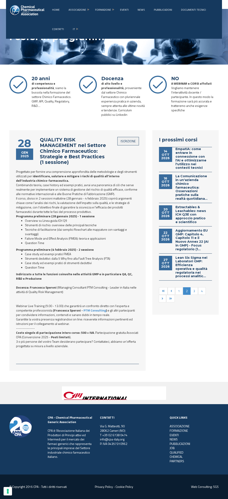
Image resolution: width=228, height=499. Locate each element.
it (74, 29)
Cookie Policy (124, 486)
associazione (77, 10)
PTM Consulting (94, 310)
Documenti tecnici (193, 10)
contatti (58, 29)
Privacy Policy (104, 486)
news (141, 10)
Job (172, 448)
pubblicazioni (163, 10)
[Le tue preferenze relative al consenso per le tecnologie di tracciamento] (8, 491)
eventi (124, 10)
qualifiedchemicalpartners (177, 456)
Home (56, 10)
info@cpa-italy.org (112, 439)
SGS (216, 486)
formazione (103, 10)
